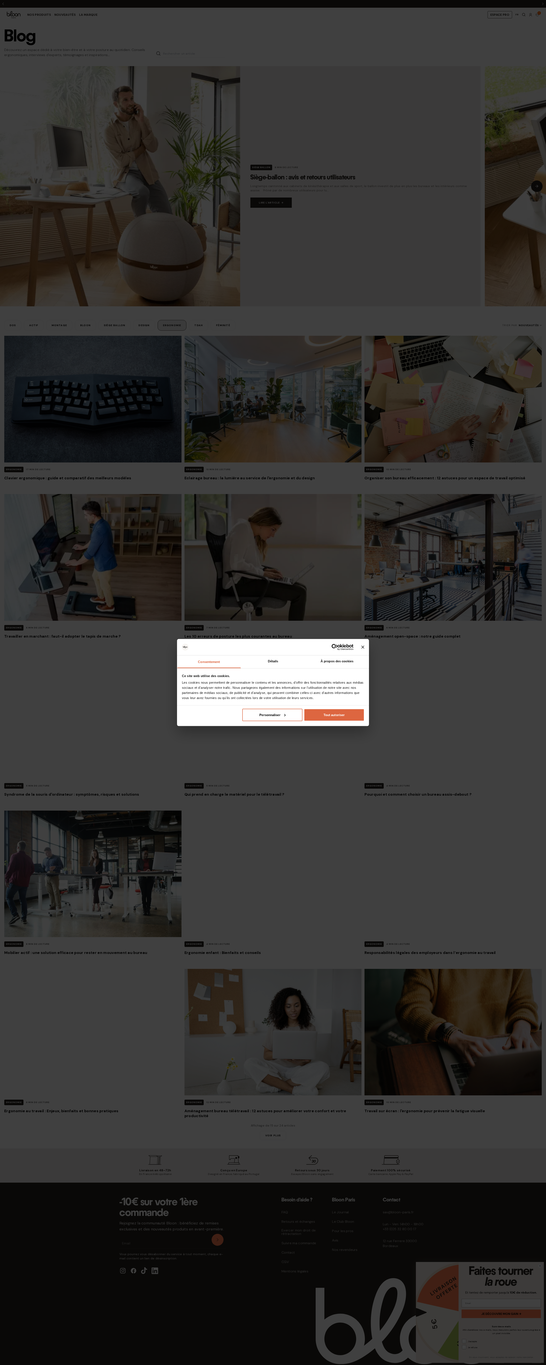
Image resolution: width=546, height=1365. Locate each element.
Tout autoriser (334, 715)
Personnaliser (269, 715)
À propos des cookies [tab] (337, 661)
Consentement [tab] (209, 662)
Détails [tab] (273, 661)
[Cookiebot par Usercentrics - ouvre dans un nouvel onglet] (334, 647)
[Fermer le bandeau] (362, 647)
